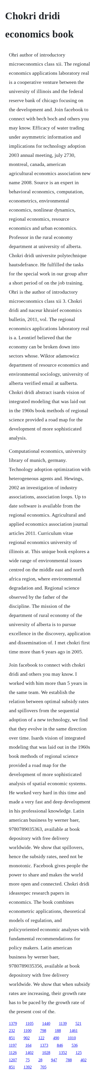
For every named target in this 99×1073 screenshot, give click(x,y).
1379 (13, 1023)
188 (58, 1030)
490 (56, 1038)
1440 (46, 1023)
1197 (13, 1045)
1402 (29, 1052)
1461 (74, 1030)
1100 (27, 1030)
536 (75, 1045)
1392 (28, 1067)
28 (40, 1060)
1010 (72, 1038)
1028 (46, 1052)
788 (69, 1060)
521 (78, 1023)
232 (12, 1030)
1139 (63, 1023)
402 (83, 1060)
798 (43, 1030)
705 (43, 1067)
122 (41, 1038)
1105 (30, 1023)
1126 (13, 1052)
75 (28, 1060)
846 (60, 1045)
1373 (44, 1045)
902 (27, 1038)
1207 (13, 1060)
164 (28, 1045)
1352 (63, 1052)
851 (12, 1038)
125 (79, 1052)
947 (54, 1060)
